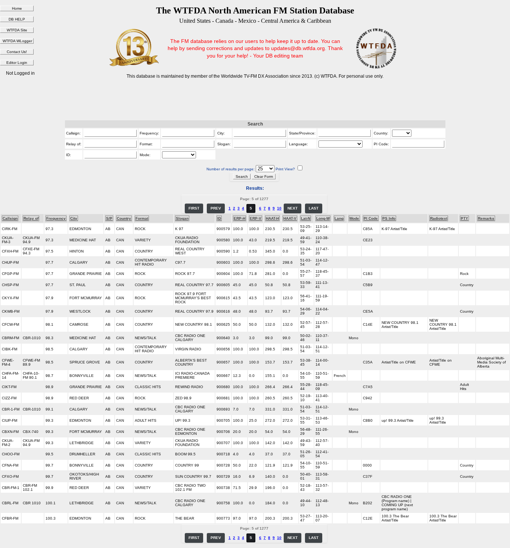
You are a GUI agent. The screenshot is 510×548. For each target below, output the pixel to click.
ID (219, 218)
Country (124, 218)
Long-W (323, 218)
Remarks (486, 218)
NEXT (292, 208)
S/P (109, 218)
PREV (216, 208)
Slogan (182, 218)
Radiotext (438, 218)
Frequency (56, 218)
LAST (313, 208)
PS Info (388, 218)
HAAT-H (272, 218)
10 (279, 208)
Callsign (10, 218)
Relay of (31, 218)
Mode (354, 218)
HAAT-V (289, 218)
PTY (464, 218)
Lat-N (305, 218)
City (73, 218)
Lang (339, 218)
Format (142, 218)
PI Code (371, 218)
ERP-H (239, 218)
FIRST (194, 208)
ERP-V (255, 218)
